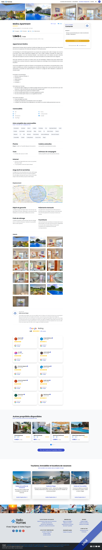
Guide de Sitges (84, 521)
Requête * (67, 30)
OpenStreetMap (60, 202)
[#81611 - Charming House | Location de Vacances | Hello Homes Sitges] (22, 428)
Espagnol (17, 545)
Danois (47, 545)
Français (22, 545)
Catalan (13, 545)
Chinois (67, 545)
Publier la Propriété (67, 532)
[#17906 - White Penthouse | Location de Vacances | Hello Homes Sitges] (41, 428)
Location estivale (47, 535)
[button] (95, 1)
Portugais (36, 545)
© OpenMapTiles (51, 202)
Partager (54, 23)
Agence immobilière (67, 521)
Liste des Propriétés (67, 526)
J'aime (60, 23)
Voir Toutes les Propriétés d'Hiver (52, 450)
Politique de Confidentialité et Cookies (55, 546)
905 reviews (43, 331)
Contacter (77, 41)
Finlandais (51, 545)
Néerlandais (42, 545)
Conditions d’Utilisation (28, 546)
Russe (64, 545)
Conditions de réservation (38, 546)
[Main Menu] (99, 1)
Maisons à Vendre (67, 522)
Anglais (8, 545)
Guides (84, 519)
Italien (31, 545)
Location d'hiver (46, 533)
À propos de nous (84, 530)
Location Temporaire (47, 532)
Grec (55, 545)
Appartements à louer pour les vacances (46, 521)
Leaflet (42, 202)
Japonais (60, 545)
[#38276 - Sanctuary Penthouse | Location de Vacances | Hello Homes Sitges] (61, 428)
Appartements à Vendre (67, 524)
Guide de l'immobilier (84, 524)
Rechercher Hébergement (47, 524)
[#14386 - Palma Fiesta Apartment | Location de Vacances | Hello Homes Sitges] (80, 428)
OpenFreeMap (46, 202)
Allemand (27, 545)
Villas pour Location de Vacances (46, 526)
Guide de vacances (84, 522)
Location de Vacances (47, 522)
